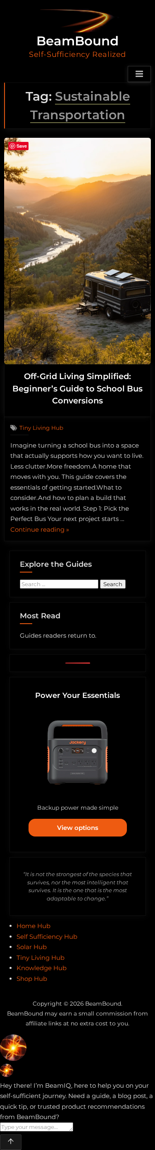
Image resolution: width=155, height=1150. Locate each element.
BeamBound (77, 41)
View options (77, 828)
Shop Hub (32, 979)
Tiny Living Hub (41, 427)
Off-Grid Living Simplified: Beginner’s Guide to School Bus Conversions (77, 388)
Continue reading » (39, 530)
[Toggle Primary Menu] (139, 74)
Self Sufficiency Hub (47, 936)
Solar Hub (32, 947)
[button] (77, 1049)
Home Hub (33, 926)
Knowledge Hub (42, 968)
